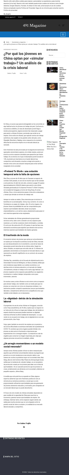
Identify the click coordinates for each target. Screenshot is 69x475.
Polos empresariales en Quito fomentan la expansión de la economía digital (29, 447)
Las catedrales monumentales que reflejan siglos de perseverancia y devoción (30, 452)
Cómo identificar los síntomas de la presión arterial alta (62, 74)
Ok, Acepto (7, 14)
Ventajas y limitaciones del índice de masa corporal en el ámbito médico (63, 109)
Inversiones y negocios (10, 49)
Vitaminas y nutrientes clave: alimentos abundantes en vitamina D (63, 91)
